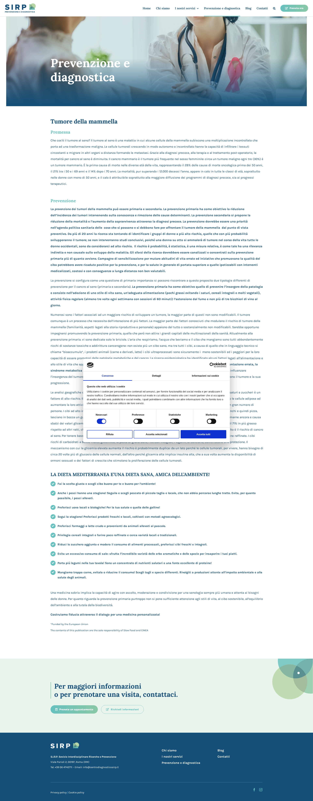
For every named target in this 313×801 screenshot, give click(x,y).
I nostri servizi (172, 756)
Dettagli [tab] (156, 375)
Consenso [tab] (107, 375)
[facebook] (254, 789)
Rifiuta (109, 434)
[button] (274, 8)
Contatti (223, 756)
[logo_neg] (65, 744)
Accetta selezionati (156, 434)
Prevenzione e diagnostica (181, 763)
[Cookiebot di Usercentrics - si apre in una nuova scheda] (212, 365)
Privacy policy (59, 792)
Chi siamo (169, 750)
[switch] (138, 421)
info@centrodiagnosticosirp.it (101, 767)
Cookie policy (76, 792)
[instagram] (260, 789)
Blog (220, 750)
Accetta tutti (203, 434)
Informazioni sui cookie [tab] (205, 375)
